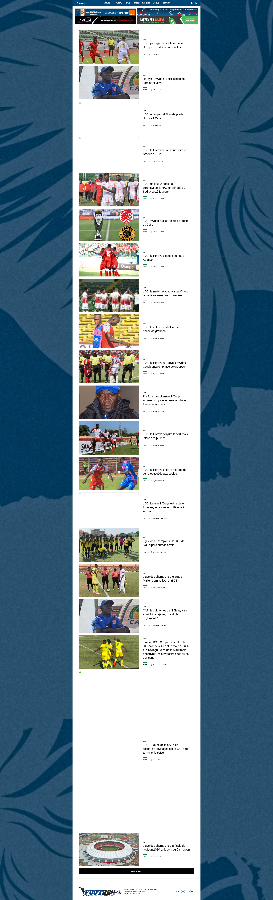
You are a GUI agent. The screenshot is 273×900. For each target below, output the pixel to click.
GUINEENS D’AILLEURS (142, 3)
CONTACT (166, 3)
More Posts (136, 871)
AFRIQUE (156, 3)
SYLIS (128, 3)
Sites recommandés (131, 891)
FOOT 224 (146, 54)
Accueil (107, 3)
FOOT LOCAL (117, 3)
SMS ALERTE (154, 889)
